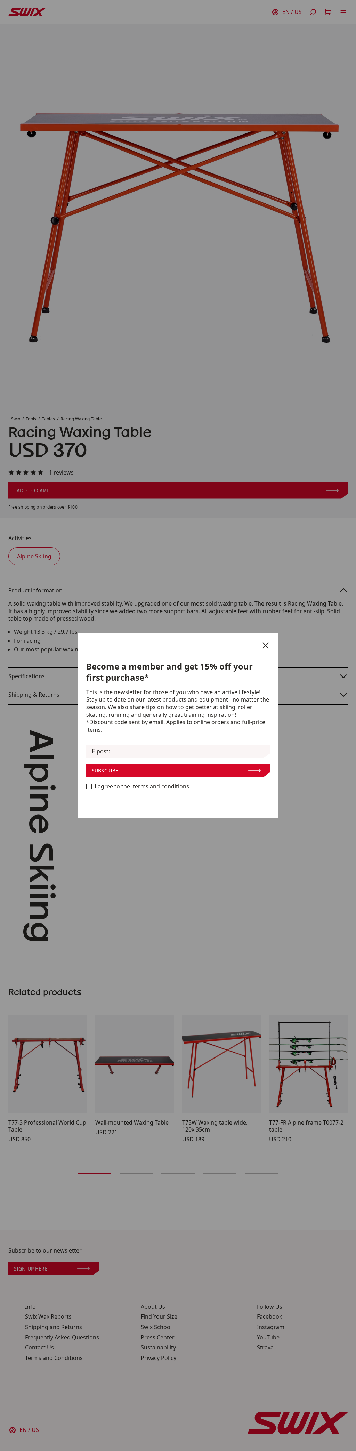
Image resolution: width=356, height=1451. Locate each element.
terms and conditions (161, 786)
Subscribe (105, 770)
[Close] (266, 645)
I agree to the (142, 786)
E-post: (101, 751)
